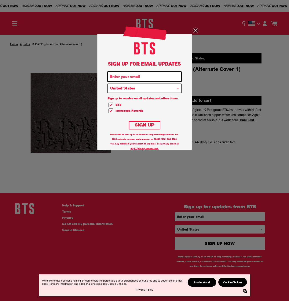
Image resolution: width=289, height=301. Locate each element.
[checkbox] (145, 105)
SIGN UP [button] (144, 125)
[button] (195, 30)
